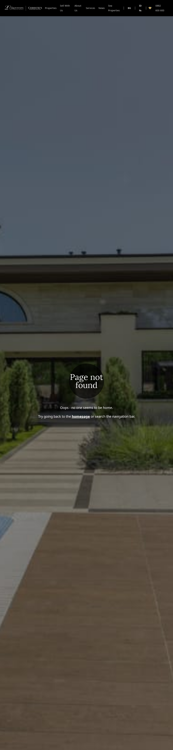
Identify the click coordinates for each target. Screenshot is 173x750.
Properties (51, 8)
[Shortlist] (150, 8)
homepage (81, 416)
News (101, 8)
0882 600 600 (159, 8)
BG (129, 8)
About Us (78, 8)
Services (90, 8)
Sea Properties (114, 8)
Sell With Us (65, 8)
